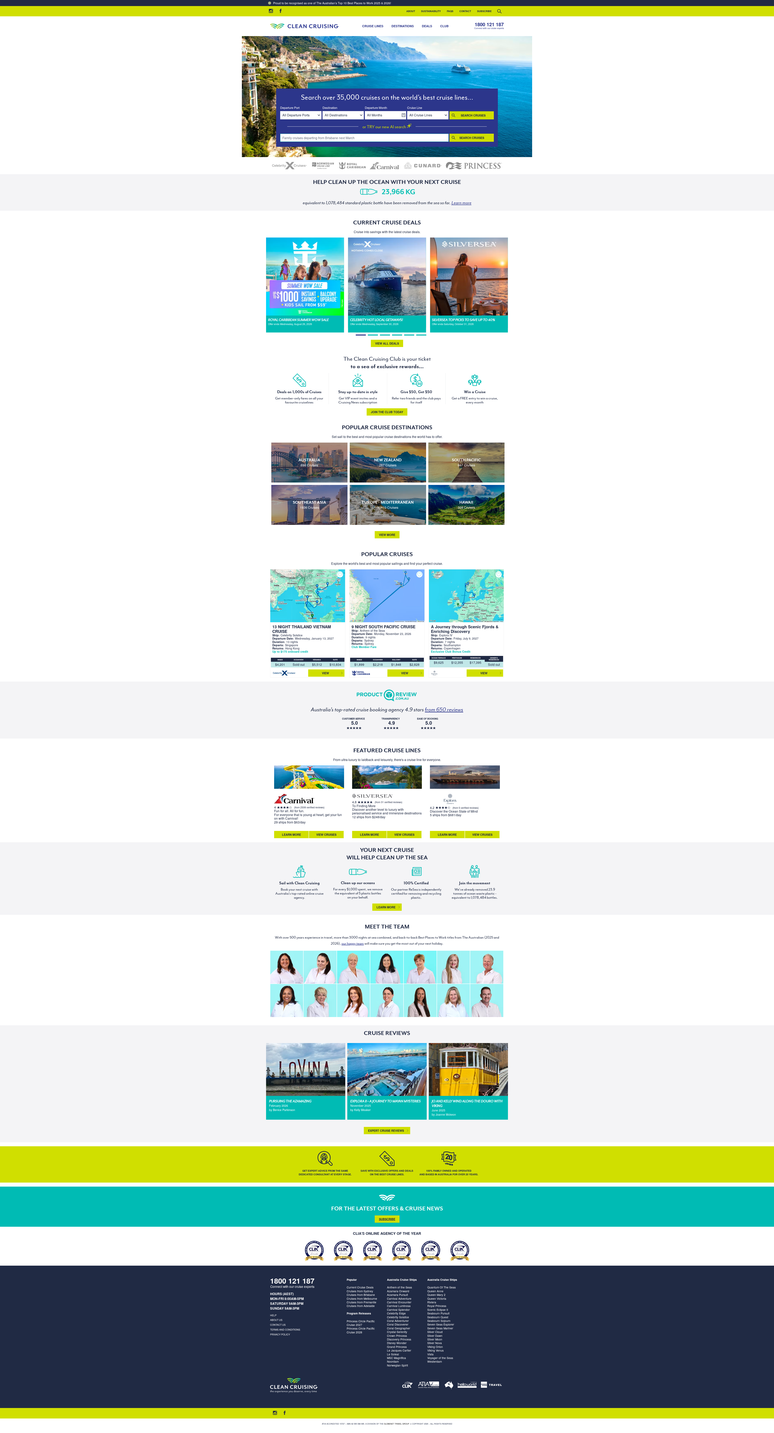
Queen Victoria (436, 1298)
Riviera (431, 1302)
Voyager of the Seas (440, 1358)
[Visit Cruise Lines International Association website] (407, 1385)
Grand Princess (397, 1347)
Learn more (386, 907)
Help (273, 1315)
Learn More (291, 835)
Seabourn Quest (437, 1317)
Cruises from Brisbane (361, 1295)
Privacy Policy (280, 1334)
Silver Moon (434, 1339)
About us (276, 1319)
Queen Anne (435, 1291)
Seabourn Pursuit (438, 1313)
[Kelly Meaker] (386, 1000)
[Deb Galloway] (353, 967)
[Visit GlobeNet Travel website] (449, 1385)
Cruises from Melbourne (362, 1298)
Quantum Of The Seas (441, 1287)
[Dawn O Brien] (386, 967)
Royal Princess (436, 1306)
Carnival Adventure (399, 1298)
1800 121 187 (489, 24)
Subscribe (484, 11)
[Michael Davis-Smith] (486, 967)
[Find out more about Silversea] (372, 796)
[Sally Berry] (453, 967)
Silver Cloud (435, 1332)
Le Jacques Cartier (399, 1350)
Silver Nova (434, 1343)
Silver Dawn (434, 1336)
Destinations (402, 26)
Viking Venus (435, 1350)
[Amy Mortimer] (353, 1000)
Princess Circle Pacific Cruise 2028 (361, 1330)
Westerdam (434, 1361)
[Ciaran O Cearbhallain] (486, 1000)
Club (444, 26)
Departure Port (290, 108)
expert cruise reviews (386, 1131)
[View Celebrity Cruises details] (289, 165)
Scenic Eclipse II (437, 1310)
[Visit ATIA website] (428, 1385)
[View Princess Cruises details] (474, 165)
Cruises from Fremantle (361, 1302)
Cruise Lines (372, 26)
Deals (427, 26)
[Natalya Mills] (420, 1000)
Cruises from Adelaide (361, 1306)
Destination (329, 108)
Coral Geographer (398, 1328)
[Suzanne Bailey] (286, 967)
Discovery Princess (399, 1339)
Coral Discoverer (397, 1324)
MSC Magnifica (396, 1358)
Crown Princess (397, 1336)
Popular (352, 1280)
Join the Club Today (387, 412)
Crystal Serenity (397, 1332)
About (410, 11)
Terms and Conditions (285, 1329)
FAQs (450, 11)
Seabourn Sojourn (438, 1321)
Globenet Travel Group (396, 1424)
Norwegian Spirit (397, 1365)
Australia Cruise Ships (402, 1280)
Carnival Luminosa (399, 1306)
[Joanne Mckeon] (286, 1000)
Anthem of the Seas (399, 1287)
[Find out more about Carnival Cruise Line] (294, 799)
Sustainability (431, 11)
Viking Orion (435, 1347)
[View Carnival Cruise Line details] (385, 165)
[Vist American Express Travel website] (491, 1385)
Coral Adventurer (398, 1321)
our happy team (352, 943)
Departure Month (376, 108)
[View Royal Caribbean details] (352, 165)
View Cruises (326, 835)
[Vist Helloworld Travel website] (467, 1385)
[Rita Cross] (453, 1000)
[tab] (361, 335)
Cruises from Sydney (360, 1291)
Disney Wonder (397, 1343)
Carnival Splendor (398, 1310)
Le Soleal (393, 1354)
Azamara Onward (398, 1291)
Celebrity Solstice (398, 1317)
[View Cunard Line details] (423, 165)
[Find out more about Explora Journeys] (450, 799)
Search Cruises (473, 115)
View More (387, 535)
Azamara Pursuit (397, 1295)
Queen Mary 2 (436, 1295)
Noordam (393, 1361)
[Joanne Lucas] (420, 967)
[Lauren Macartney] (320, 967)
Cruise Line (414, 108)
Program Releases (359, 1313)
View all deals (387, 343)
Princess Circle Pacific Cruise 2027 (361, 1323)
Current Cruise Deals (360, 1287)
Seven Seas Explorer (440, 1324)
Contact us (278, 1324)
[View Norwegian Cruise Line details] (323, 165)
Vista (430, 1354)
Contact (465, 11)
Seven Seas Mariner (440, 1328)
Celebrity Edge (396, 1313)
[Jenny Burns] (320, 1000)
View (325, 673)
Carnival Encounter (399, 1302)
